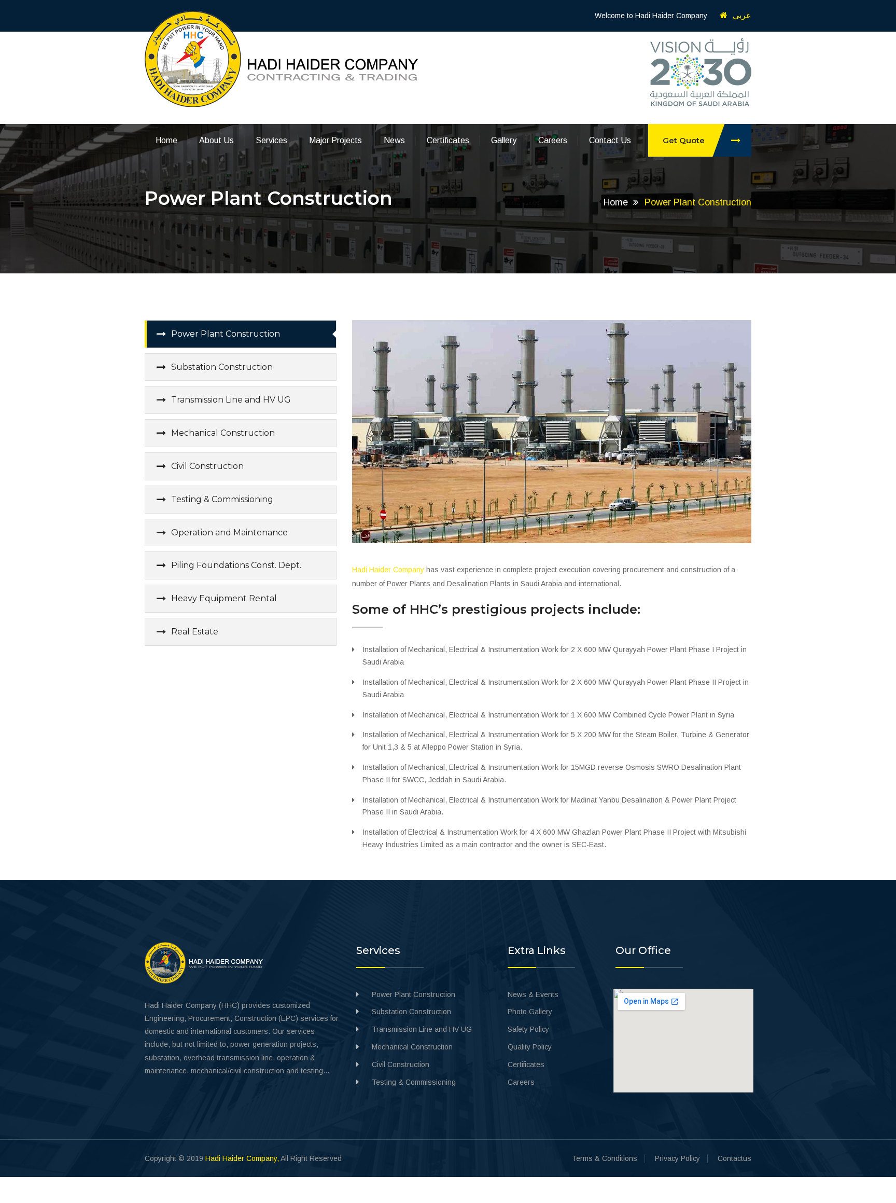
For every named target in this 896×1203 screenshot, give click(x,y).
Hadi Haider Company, (242, 1158)
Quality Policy (530, 1047)
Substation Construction (222, 367)
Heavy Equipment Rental (224, 598)
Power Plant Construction (225, 334)
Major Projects (335, 140)
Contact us (610, 140)
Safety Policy (528, 1029)
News (394, 140)
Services (271, 140)
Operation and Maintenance (229, 532)
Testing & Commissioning (222, 499)
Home (166, 140)
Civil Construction (207, 466)
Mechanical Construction (223, 433)
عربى (742, 15)
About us (216, 140)
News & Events (533, 994)
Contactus (734, 1158)
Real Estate (194, 632)
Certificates (448, 140)
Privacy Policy (677, 1158)
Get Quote (684, 140)
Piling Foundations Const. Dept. (236, 565)
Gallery (503, 140)
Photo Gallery (530, 1011)
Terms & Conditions (604, 1158)
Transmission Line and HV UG (231, 400)
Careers (552, 140)
